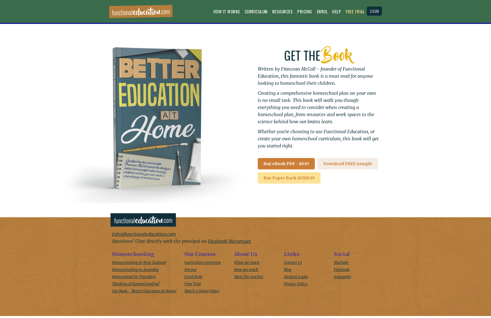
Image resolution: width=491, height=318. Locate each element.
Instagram (342, 276)
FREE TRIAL (355, 11)
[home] (140, 13)
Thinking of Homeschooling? (136, 284)
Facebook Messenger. (229, 241)
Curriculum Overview (202, 262)
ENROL (322, 11)
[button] (226, 13)
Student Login (296, 276)
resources (282, 11)
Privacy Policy (295, 284)
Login (374, 11)
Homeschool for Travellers (134, 276)
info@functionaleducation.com (144, 234)
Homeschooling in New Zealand (139, 262)
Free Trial (192, 284)
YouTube (341, 262)
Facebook (341, 269)
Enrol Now (193, 276)
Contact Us (293, 262)
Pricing (304, 11)
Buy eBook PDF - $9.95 (286, 163)
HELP (336, 11)
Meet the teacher (248, 276)
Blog (287, 269)
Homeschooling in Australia (135, 269)
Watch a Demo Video (201, 291)
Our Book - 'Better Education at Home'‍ (144, 291)
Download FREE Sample (347, 163)
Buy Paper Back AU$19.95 (289, 177)
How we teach (246, 269)
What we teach (246, 262)
